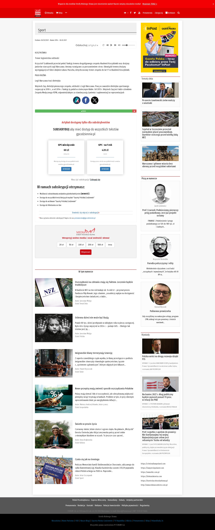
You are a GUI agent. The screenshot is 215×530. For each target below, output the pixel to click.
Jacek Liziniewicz (160, 206)
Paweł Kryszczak (86, 369)
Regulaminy (144, 505)
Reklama (98, 505)
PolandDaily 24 (157, 520)
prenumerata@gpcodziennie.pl (84, 218)
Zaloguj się (159, 13)
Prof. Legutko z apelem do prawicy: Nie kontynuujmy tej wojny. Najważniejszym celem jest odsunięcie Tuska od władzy (159, 436)
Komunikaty (112, 500)
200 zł (90, 245)
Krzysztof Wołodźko (160, 259)
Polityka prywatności (130, 505)
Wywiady (145, 334)
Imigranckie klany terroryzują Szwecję (93, 352)
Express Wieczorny (98, 500)
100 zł (81, 245)
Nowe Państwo (68, 520)
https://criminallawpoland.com (153, 463)
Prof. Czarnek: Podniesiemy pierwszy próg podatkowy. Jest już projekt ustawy (160, 213)
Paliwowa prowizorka (160, 311)
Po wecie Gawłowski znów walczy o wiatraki (158, 101)
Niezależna (56, 520)
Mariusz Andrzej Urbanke (89, 404)
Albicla (129, 520)
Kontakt (90, 505)
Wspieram (85, 252)
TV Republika (119, 520)
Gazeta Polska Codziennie (102, 520)
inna (110, 245)
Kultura (82, 443)
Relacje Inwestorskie (111, 505)
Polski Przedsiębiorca (80, 500)
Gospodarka (84, 407)
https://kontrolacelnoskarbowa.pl (154, 480)
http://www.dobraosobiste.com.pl (154, 485)
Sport (82, 478)
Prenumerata (147, 13)
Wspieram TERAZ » (149, 4)
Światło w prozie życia (86, 423)
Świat (81, 372)
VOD (77, 520)
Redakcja (81, 505)
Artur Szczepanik (86, 475)
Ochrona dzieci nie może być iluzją (92, 317)
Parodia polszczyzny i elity (160, 263)
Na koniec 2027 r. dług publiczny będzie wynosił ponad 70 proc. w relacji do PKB (157, 397)
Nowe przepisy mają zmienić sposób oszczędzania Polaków (104, 388)
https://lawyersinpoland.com (152, 468)
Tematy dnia (147, 78)
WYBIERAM (66, 169)
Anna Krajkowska (86, 440)
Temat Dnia (84, 303)
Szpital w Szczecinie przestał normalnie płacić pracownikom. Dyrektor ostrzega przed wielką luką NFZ (160, 133)
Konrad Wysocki (160, 307)
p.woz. (106, 404)
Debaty (122, 500)
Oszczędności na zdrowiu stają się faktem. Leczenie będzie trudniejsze (104, 283)
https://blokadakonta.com (151, 476)
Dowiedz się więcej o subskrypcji (85, 212)
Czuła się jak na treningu (87, 459)
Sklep (147, 520)
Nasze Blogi (85, 520)
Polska (82, 336)
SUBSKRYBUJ (61, 129)
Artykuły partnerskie (134, 500)
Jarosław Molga (85, 301)
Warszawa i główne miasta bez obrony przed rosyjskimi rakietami (159, 165)
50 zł (71, 245)
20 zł (61, 245)
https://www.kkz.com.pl (150, 472)
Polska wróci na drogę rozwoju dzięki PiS (160, 358)
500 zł (100, 245)
